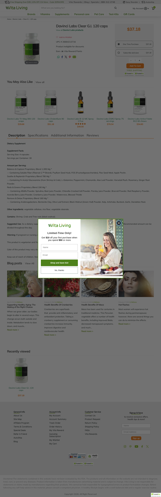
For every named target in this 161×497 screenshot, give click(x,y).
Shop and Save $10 (59, 263)
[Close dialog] (119, 223)
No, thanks (59, 270)
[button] (156, 495)
